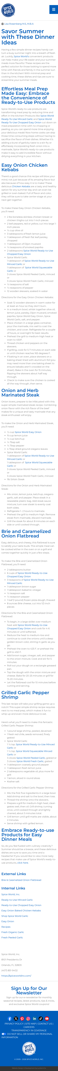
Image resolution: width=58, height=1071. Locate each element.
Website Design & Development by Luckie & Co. (29, 1068)
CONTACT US (45, 1023)
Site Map (30, 1023)
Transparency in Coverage (29, 1030)
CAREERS (29, 1027)
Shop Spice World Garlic (14, 916)
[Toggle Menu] (53, 9)
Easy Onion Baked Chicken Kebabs (21, 910)
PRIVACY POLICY (14, 1023)
